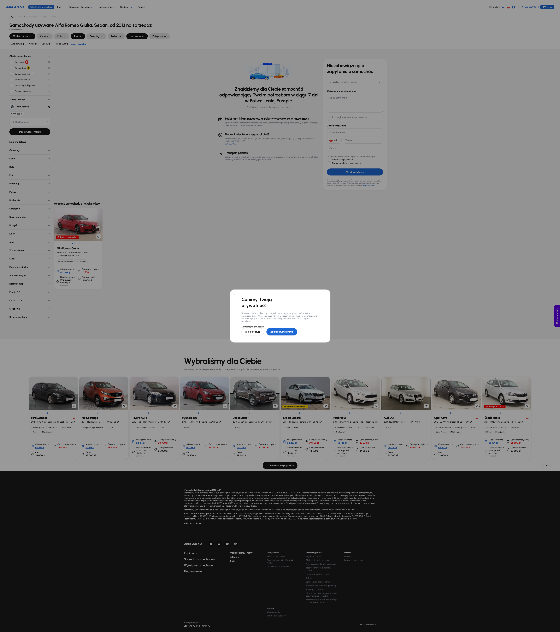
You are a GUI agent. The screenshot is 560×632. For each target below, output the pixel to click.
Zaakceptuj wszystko (281, 331)
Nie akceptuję (252, 331)
